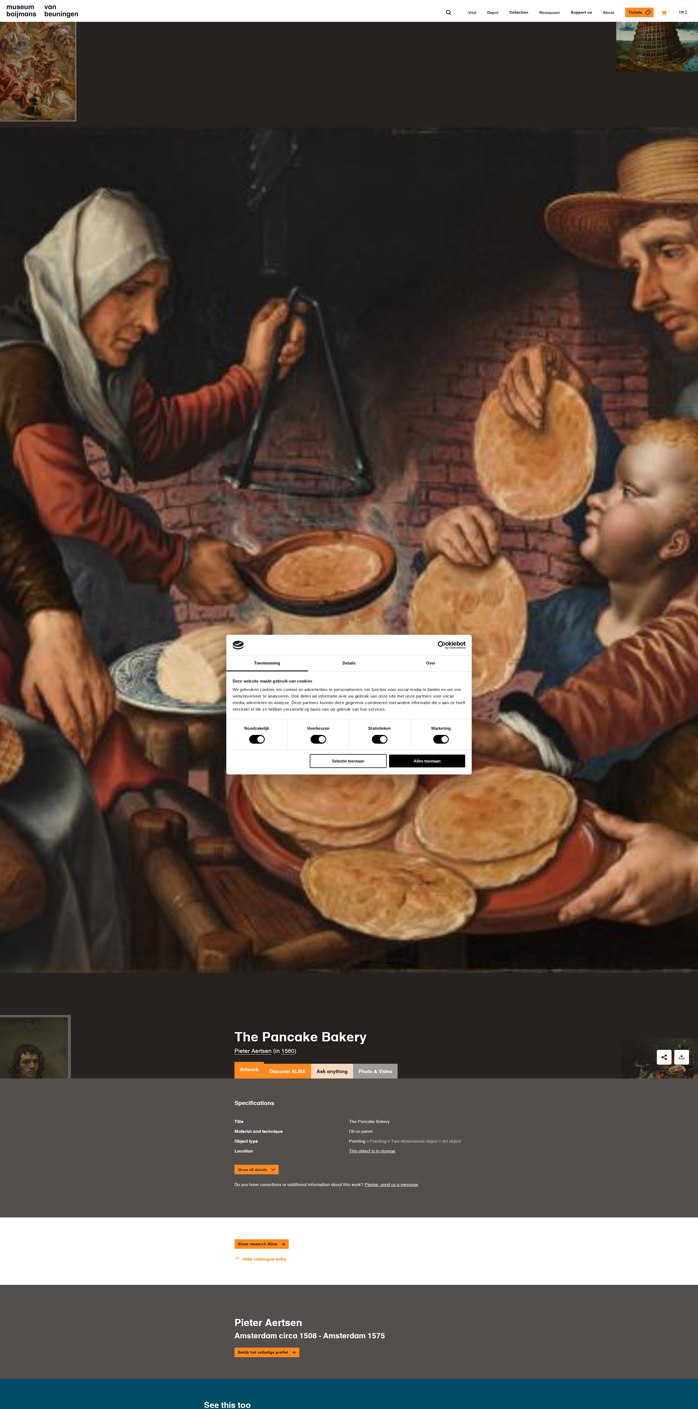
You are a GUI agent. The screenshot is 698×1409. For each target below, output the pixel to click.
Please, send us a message (391, 1185)
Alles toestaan (427, 761)
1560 (287, 1051)
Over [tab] (430, 663)
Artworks (204, 36)
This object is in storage (372, 1151)
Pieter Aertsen (253, 1051)
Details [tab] (349, 663)
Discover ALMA (287, 1071)
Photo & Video (375, 1071)
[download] (681, 1057)
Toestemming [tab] (267, 663)
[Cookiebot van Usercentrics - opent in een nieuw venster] (442, 645)
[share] (664, 1057)
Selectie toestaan (348, 761)
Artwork (249, 1069)
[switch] (318, 739)
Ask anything (332, 1071)
